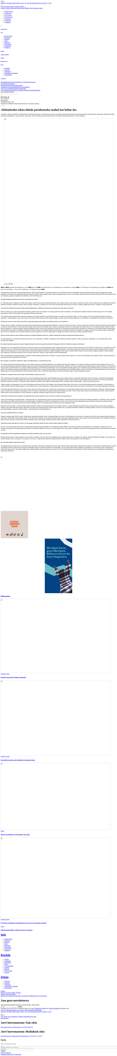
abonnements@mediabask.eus (20, 1036)
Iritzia (31, 8)
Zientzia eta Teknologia (23, 82)
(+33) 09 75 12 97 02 (35, 1036)
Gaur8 (9, 88)
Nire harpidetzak (12, 1016)
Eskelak (8, 84)
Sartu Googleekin (6, 1053)
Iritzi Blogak (8, 75)
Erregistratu (17, 1054)
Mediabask (14, 88)
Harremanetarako (11, 90)
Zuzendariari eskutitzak (11, 73)
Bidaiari (27, 87)
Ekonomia (13, 8)
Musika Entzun (20, 87)
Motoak (6, 969)
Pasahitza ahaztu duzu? (7, 1054)
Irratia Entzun (8, 87)
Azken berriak (4, 29)
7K (25, 3)
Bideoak (3, 85)
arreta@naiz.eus (16, 1027)
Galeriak (8, 85)
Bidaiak (7, 82)
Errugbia (6, 967)
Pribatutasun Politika (40, 1008)
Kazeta (19, 88)
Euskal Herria (20, 8)
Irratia (2, 87)
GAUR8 (29, 3)
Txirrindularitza (8, 966)
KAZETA (44, 3)
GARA (22, 3)
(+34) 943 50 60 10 (27, 1027)
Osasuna (32, 82)
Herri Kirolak (8, 971)
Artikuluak (7, 71)
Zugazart (7, 70)
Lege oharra (19, 90)
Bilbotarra (7, 42)
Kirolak (7, 8)
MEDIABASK (36, 3)
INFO (22, 6)
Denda (13, 84)
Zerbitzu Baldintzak (54, 1008)
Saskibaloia (7, 961)
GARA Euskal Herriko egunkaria (10, 6)
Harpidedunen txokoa (30, 1016)
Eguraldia (3, 84)
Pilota (6, 964)
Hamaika (23, 88)
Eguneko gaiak (38, 8)
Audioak (13, 85)
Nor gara (3, 90)
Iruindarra (7, 47)
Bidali (20, 1006)
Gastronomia (13, 82)
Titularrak (20, 1016)
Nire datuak (4, 1016)
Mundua (27, 8)
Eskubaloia (7, 962)
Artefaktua (3, 78)
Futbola (6, 959)
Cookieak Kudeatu (28, 90)
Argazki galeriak (10, 992)
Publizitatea (37, 90)
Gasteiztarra (7, 46)
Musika (3, 82)
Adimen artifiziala (5, 54)
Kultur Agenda (4, 61)
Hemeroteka (19, 85)
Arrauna (6, 972)
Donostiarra (7, 44)
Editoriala (7, 68)
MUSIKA (10, 3)
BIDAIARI (16, 3)
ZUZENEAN (8, 996)
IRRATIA (3, 3)
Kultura (3, 8)
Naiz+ (6, 41)
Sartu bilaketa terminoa (7, 92)
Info (2, 32)
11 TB (49, 3)
